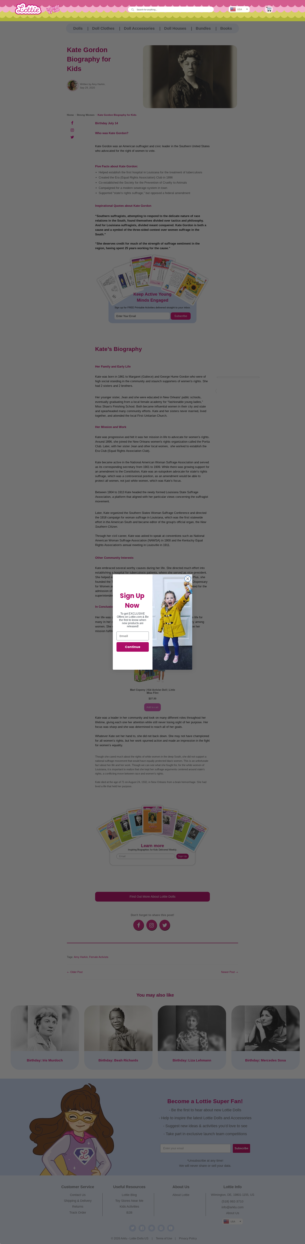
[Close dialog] (188, 579)
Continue (132, 647)
